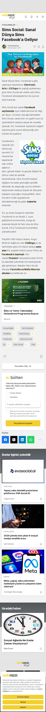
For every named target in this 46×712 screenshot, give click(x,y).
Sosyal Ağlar (8, 328)
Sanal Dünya (24, 334)
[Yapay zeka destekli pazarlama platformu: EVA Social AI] (23, 471)
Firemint (13, 258)
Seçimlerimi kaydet (23, 423)
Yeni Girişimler (27, 328)
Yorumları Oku (22, 366)
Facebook (7, 339)
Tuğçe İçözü (9, 499)
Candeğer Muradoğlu (13, 592)
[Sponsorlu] (23, 291)
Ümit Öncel (8, 648)
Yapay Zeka (8, 486)
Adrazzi (7, 319)
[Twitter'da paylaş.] (14, 439)
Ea (4, 344)
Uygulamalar (8, 25)
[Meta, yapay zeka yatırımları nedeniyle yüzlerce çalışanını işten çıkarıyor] (23, 561)
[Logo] (8, 16)
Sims (33, 344)
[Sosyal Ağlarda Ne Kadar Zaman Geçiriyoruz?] (23, 625)
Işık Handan (9, 544)
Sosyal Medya (9, 531)
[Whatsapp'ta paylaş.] (31, 439)
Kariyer (6, 577)
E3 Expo (13, 88)
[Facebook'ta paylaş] (6, 439)
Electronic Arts (26, 339)
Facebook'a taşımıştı (13, 254)
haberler (32, 201)
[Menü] (43, 17)
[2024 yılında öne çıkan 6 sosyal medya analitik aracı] (23, 516)
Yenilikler (7, 334)
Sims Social (18, 344)
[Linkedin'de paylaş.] (23, 439)
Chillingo (30, 243)
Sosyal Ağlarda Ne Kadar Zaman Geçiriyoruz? (19, 642)
